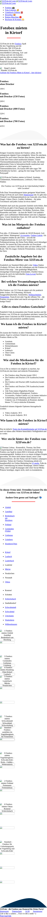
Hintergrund (28, 195)
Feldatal (8, 525)
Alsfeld (8, 507)
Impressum (4, 911)
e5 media (35, 463)
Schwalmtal (9, 612)
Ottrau (7, 582)
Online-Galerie (36, 235)
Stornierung (37, 911)
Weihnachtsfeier (34, 295)
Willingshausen (11, 624)
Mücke (8, 569)
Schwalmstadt (10, 607)
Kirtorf (7, 552)
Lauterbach (9, 561)
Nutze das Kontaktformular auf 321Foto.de (30, 429)
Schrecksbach (10, 599)
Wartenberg (9, 620)
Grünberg (9, 539)
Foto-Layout (31, 274)
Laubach (8, 556)
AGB (27, 911)
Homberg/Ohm (11, 544)
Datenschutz (17, 911)
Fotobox (18, 44)
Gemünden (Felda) (9, 530)
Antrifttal (8, 512)
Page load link (5, 916)
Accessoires (25, 235)
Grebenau (9, 535)
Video (35, 265)
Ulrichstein (9, 616)
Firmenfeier (4, 297)
